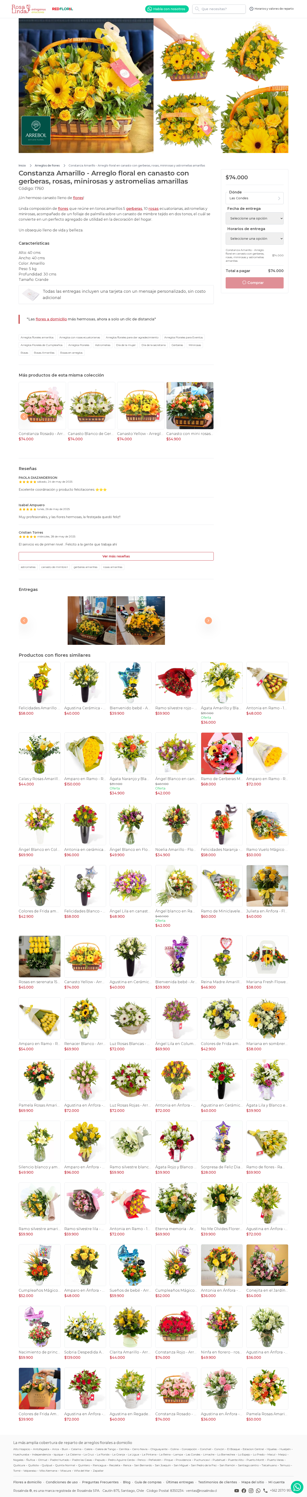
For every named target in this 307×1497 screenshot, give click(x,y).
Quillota (33, 1465)
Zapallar (98, 1470)
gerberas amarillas (85, 567)
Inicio (22, 165)
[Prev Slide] (24, 416)
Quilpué (47, 1465)
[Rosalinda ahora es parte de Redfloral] (62, 9)
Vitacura (65, 1470)
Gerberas (177, 345)
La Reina (165, 1454)
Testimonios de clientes (217, 1482)
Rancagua (99, 1465)
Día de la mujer (126, 345)
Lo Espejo (244, 1454)
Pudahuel (219, 1460)
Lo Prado (259, 1454)
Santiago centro (248, 1465)
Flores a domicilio (27, 1482)
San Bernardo (143, 1465)
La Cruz (89, 1454)
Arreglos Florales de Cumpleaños (41, 345)
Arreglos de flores (47, 165)
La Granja (118, 1454)
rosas (154, 208)
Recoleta (114, 1465)
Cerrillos (124, 1449)
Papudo (100, 1460)
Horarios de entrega (246, 229)
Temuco (285, 1465)
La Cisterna (73, 1454)
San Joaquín (163, 1465)
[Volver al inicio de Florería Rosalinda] (29, 8)
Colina (174, 1449)
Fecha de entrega (244, 208)
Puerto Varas (275, 1460)
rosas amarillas (112, 567)
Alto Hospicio (21, 1449)
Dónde (235, 192)
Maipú (282, 1454)
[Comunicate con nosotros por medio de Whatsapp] (297, 1487)
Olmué (42, 1460)
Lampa (178, 1454)
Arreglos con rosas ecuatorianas (79, 337)
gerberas (134, 208)
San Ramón (227, 1465)
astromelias (28, 567)
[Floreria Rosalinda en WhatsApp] (259, 1490)
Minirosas (195, 345)
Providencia (183, 1460)
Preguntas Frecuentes (100, 1482)
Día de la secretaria (154, 345)
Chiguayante (158, 1449)
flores (78, 198)
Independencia (41, 1454)
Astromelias (102, 345)
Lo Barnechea (226, 1454)
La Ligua (133, 1454)
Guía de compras (148, 1482)
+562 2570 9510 (282, 1490)
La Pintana (149, 1454)
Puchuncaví (202, 1460)
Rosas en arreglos (71, 352)
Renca (127, 1465)
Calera (88, 1449)
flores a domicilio (51, 319)
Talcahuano (269, 1465)
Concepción (189, 1449)
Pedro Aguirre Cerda (121, 1460)
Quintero (84, 1465)
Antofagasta (41, 1449)
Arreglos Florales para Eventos (183, 337)
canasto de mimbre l (54, 567)
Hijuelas (272, 1449)
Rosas (24, 352)
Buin (65, 1449)
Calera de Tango (105, 1449)
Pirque (168, 1460)
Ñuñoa (30, 1460)
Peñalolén (155, 1460)
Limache (208, 1454)
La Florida (103, 1454)
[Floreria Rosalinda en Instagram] (252, 1490)
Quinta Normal (65, 1465)
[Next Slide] (208, 416)
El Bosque (233, 1449)
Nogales (18, 1460)
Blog (126, 1482)
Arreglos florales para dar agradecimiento (132, 337)
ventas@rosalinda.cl (201, 1491)
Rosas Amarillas (44, 352)
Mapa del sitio (252, 1482)
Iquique (58, 1454)
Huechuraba (21, 1454)
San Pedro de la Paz (204, 1465)
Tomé (16, 1470)
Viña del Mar (82, 1470)
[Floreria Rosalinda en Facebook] (244, 1490)
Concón (219, 1449)
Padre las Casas (82, 1460)
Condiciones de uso (62, 1482)
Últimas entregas (180, 1482)
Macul (271, 1454)
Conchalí (205, 1449)
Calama (76, 1449)
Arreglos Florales (78, 345)
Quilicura (19, 1465)
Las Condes (193, 1454)
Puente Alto (236, 1460)
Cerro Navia (139, 1449)
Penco (142, 1460)
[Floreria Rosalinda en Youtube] (237, 1490)
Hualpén (285, 1449)
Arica (55, 1449)
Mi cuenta (276, 1482)
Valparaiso (29, 1470)
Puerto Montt (255, 1460)
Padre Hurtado (59, 1460)
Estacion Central (253, 1449)
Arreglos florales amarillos (37, 337)
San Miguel (181, 1465)
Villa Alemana (48, 1470)
